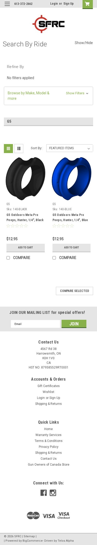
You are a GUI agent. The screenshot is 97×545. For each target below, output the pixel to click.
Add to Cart (25, 247)
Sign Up (68, 3)
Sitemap (29, 536)
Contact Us (49, 458)
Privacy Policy (48, 447)
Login (54, 3)
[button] (48, 96)
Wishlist (48, 392)
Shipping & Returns (48, 404)
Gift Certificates (49, 386)
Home (48, 429)
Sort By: (36, 148)
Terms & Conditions (49, 441)
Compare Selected (74, 291)
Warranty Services (48, 435)
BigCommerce (33, 540)
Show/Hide (84, 43)
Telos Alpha (66, 540)
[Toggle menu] (7, 7)
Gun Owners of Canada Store (48, 464)
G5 (8, 204)
